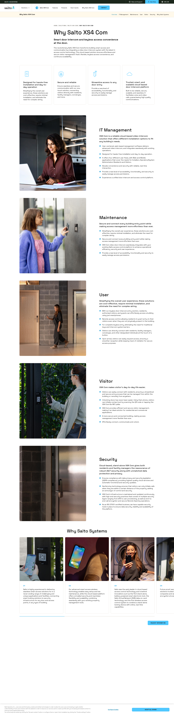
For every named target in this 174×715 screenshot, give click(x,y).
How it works (74, 8)
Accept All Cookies (151, 709)
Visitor (146, 14)
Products (64, 8)
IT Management (123, 14)
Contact (104, 8)
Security (152, 14)
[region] (87, 709)
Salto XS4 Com (44, 8)
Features (55, 8)
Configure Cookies (113, 709)
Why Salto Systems (163, 14)
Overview (114, 14)
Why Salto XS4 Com (88, 8)
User (141, 14)
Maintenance (134, 14)
